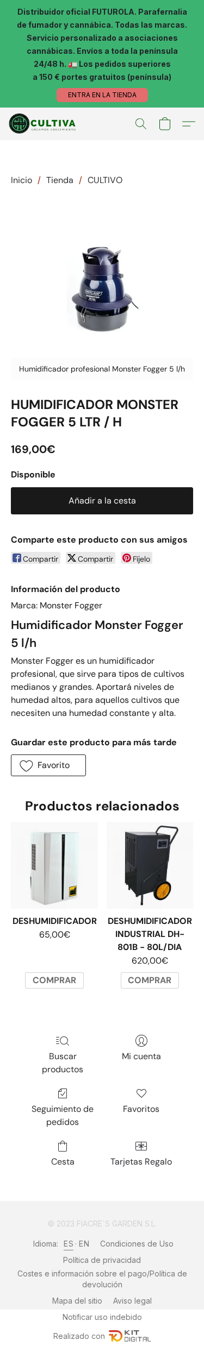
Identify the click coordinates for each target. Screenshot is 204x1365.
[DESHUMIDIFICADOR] (54, 865)
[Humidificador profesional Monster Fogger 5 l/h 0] (102, 289)
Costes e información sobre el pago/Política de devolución (102, 1279)
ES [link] (68, 1243)
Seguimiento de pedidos (63, 1115)
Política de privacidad (102, 1260)
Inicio (21, 180)
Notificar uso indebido (102, 1317)
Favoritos (141, 1109)
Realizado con (79, 1336)
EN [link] (84, 1243)
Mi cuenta (141, 1056)
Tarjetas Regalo (141, 1161)
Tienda (59, 180)
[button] (102, 95)
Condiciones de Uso (137, 1243)
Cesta (63, 1161)
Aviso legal (132, 1300)
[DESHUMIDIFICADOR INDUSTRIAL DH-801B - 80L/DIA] (150, 865)
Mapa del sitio (77, 1300)
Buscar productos (62, 1063)
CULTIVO (105, 180)
